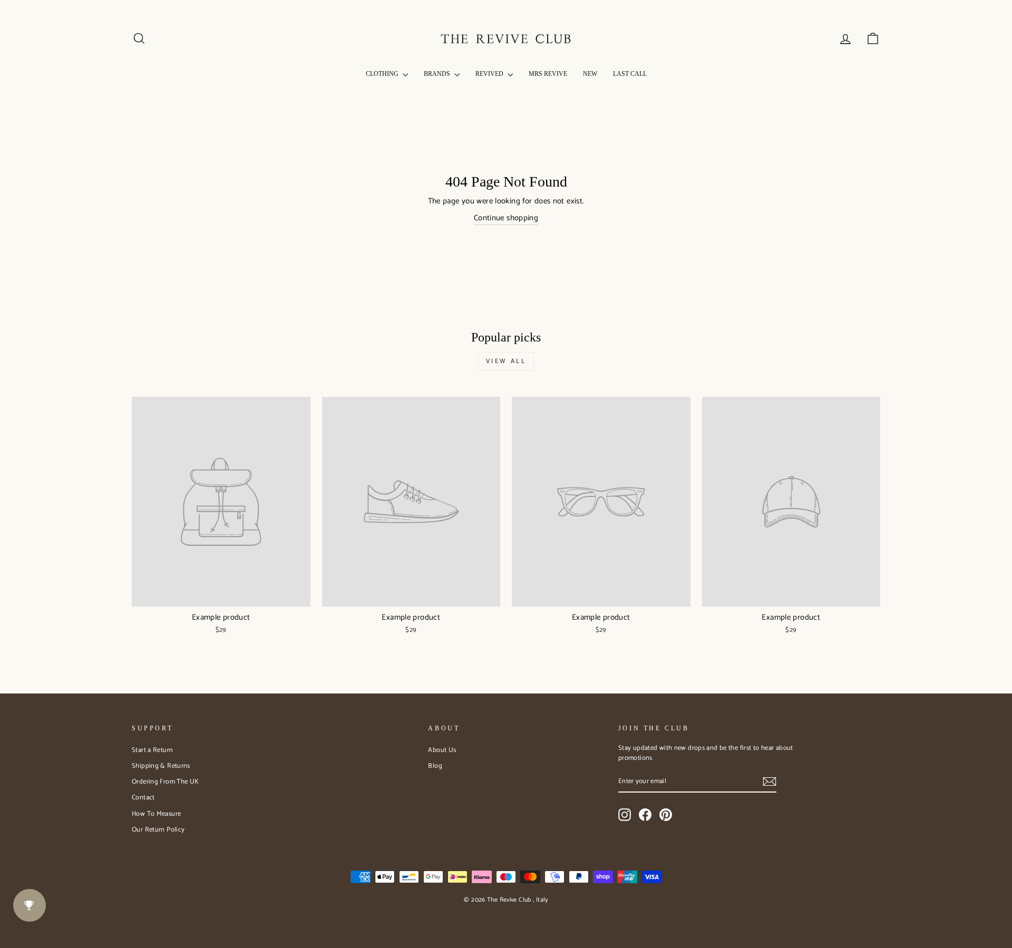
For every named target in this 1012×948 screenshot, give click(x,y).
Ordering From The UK (165, 781)
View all (506, 361)
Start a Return (152, 750)
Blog (435, 765)
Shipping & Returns (161, 765)
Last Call (630, 73)
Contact (143, 797)
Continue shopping (506, 218)
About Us (442, 750)
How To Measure (156, 813)
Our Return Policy (158, 829)
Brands (438, 73)
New (590, 73)
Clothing (383, 73)
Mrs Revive (548, 73)
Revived (490, 73)
